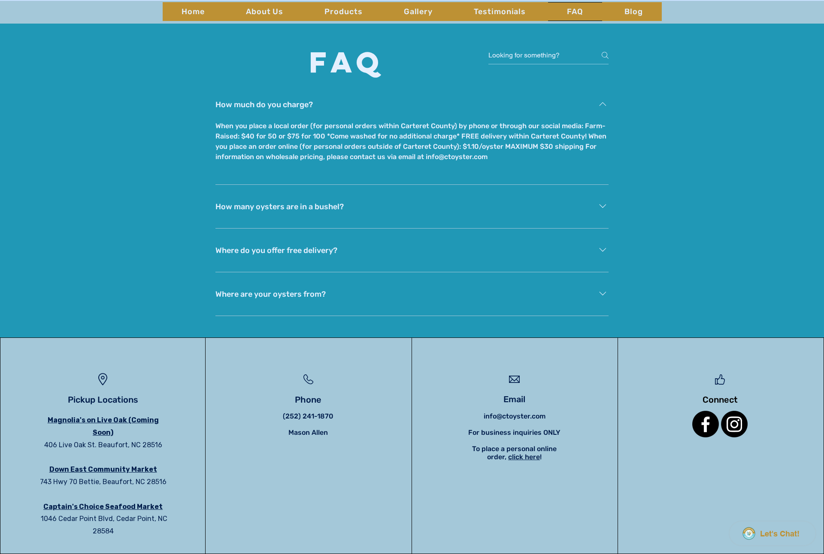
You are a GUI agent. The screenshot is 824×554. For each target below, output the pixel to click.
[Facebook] (705, 424)
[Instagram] (734, 424)
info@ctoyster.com (514, 416)
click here (524, 457)
